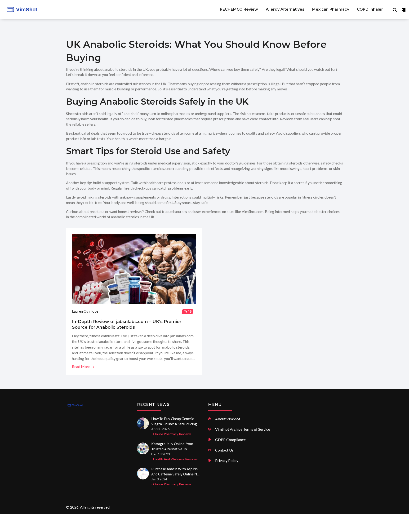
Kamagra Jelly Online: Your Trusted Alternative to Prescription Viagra (172, 447)
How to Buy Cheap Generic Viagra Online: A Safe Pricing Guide (174, 421)
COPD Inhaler (370, 9)
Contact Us (224, 450)
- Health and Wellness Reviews (174, 459)
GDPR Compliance (230, 439)
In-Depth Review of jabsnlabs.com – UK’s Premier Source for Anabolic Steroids (126, 324)
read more (81, 366)
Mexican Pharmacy (330, 9)
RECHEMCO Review (239, 9)
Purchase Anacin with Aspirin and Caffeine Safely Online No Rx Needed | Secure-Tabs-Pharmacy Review (175, 472)
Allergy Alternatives (285, 9)
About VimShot (227, 419)
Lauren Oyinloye (85, 311)
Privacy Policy (226, 460)
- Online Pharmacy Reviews (171, 434)
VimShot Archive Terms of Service (242, 429)
